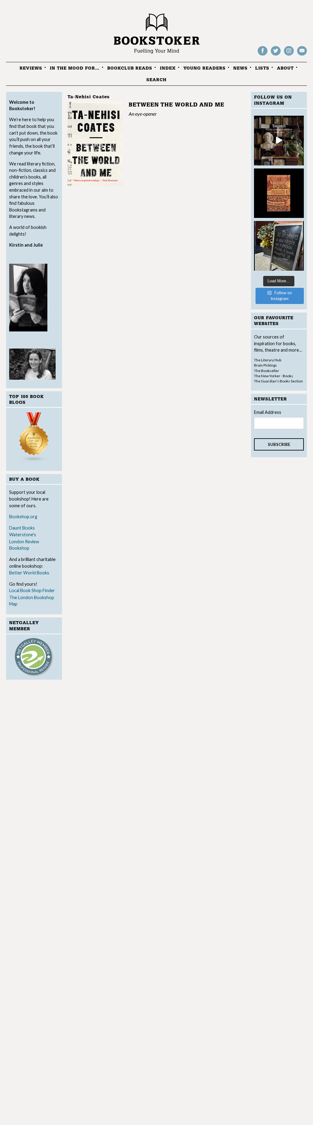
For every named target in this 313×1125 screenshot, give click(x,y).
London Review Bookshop (24, 545)
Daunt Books (22, 527)
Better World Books (29, 572)
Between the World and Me (176, 105)
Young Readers (204, 68)
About (285, 68)
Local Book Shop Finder (32, 590)
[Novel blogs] (34, 438)
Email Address (267, 412)
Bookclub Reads (129, 68)
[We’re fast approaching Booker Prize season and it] (279, 193)
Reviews (31, 68)
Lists (262, 68)
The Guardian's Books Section (278, 381)
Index (168, 68)
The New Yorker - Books (273, 376)
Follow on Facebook (262, 55)
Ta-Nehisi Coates (89, 97)
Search (156, 80)
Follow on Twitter (276, 55)
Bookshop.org (23, 516)
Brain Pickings (265, 365)
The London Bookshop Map (31, 601)
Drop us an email (302, 55)
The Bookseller (266, 370)
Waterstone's (22, 534)
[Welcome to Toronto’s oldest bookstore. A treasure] (279, 140)
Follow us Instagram (289, 55)
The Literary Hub (267, 360)
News (240, 68)
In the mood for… (75, 68)
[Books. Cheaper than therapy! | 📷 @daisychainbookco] (279, 246)
